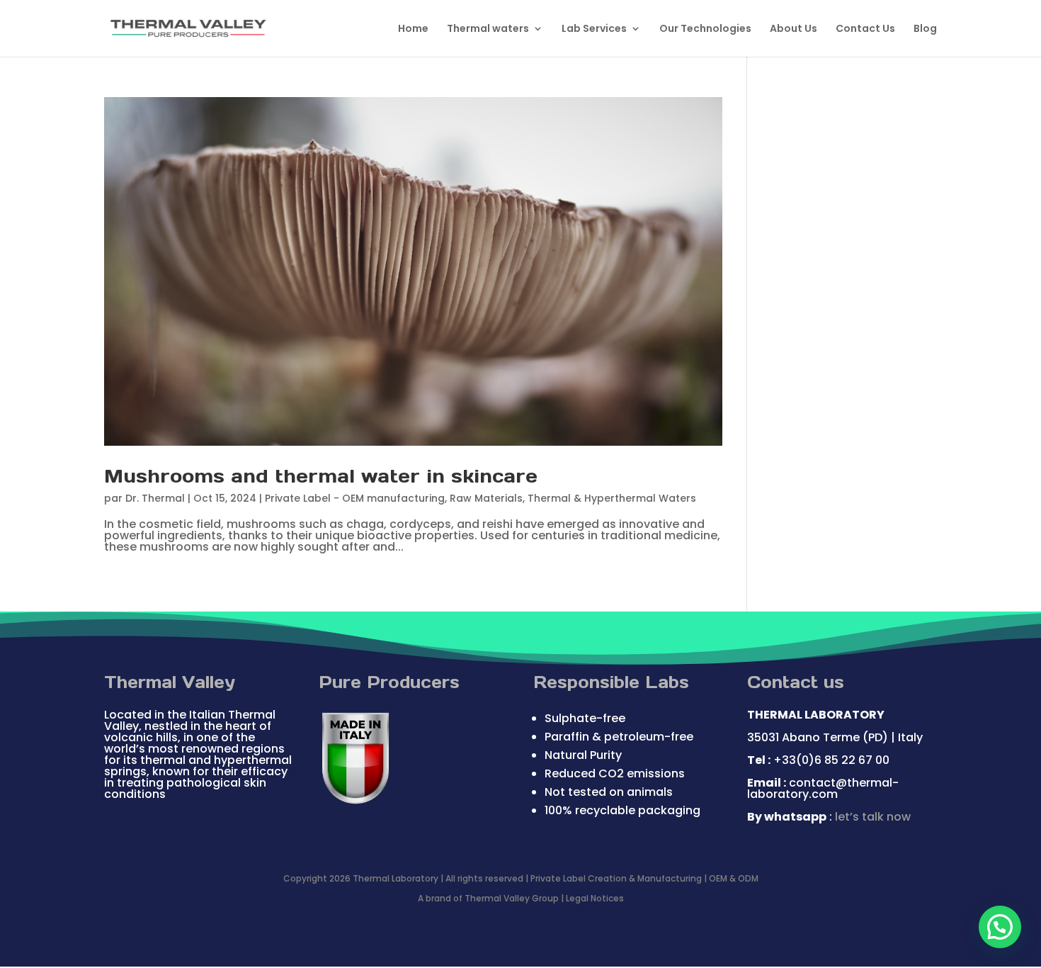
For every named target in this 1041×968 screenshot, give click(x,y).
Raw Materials (486, 498)
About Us (793, 29)
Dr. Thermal (155, 498)
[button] (1000, 927)
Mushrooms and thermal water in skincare (320, 476)
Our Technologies (705, 29)
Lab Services (594, 29)
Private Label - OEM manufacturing (355, 498)
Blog (925, 29)
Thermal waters (488, 29)
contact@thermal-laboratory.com (823, 788)
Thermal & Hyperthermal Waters (612, 498)
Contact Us (865, 29)
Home (413, 29)
